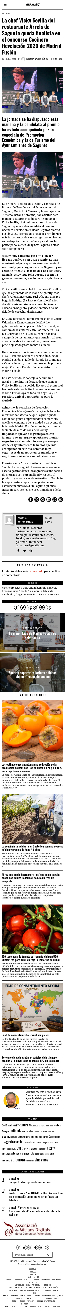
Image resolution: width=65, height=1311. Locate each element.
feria (4, 1142)
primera (43, 1148)
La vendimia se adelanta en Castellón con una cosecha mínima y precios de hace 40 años (32, 848)
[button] (48, 1255)
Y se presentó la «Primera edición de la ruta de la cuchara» (34, 1212)
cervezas (51, 1131)
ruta (32, 1153)
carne (22, 1131)
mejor (39, 1142)
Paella (14, 1148)
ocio (10, 1148)
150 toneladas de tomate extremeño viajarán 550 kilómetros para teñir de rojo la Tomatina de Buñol (31, 958)
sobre (47, 1153)
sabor (37, 1153)
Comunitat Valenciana (28, 1136)
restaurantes (22, 1153)
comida (14, 1136)
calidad (15, 1130)
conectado (36, 571)
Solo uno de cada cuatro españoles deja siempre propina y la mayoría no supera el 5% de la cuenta (30, 1059)
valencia (18, 1159)
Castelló (36, 1131)
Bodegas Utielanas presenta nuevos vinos (30, 1182)
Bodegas (5, 1131)
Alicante (33, 1125)
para (19, 1147)
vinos (44, 1160)
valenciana (30, 1160)
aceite (11, 1125)
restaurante (9, 1153)
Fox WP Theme (49, 1261)
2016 (4, 1125)
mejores (46, 1142)
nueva (5, 1148)
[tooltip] (30, 499)
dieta (57, 1136)
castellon (29, 1131)
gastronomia (14, 1141)
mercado (54, 1142)
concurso (43, 1136)
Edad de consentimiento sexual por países (26, 1035)
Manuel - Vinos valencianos (22, 1207)
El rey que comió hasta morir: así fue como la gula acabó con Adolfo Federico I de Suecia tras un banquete (31, 878)
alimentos (55, 1125)
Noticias (6, 13)
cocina (6, 1136)
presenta (35, 1148)
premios (27, 1148)
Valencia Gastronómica (37, 59)
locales (33, 1142)
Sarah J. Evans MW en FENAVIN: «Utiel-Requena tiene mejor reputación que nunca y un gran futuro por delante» (36, 1196)
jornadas (26, 1142)
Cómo (51, 1136)
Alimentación (44, 1125)
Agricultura (21, 1124)
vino (37, 1160)
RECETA (51, 1148)
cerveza (43, 1131)
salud (42, 1153)
